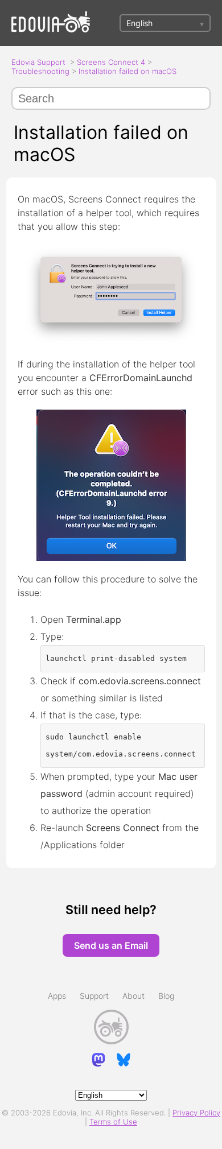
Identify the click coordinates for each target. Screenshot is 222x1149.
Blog (166, 996)
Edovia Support (38, 62)
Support (94, 996)
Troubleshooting (40, 71)
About (133, 996)
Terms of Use (113, 1121)
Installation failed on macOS (127, 71)
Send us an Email (111, 945)
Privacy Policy (196, 1112)
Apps (57, 996)
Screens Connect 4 (111, 62)
